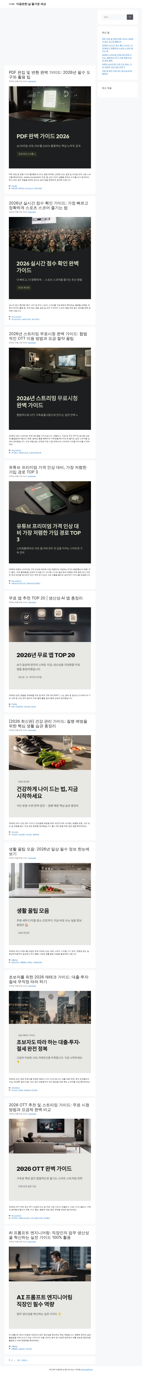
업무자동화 (38, 188)
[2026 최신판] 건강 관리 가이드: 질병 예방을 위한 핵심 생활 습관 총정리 (48, 723)
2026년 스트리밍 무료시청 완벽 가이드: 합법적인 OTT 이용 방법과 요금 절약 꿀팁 (48, 336)
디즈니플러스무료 (36, 1218)
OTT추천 (14, 1218)
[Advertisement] (49, 37)
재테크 (21, 1090)
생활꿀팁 (23, 962)
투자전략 (34, 1090)
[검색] (130, 17)
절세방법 (27, 1090)
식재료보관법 (37, 962)
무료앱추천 (19, 706)
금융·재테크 (15, 1088)
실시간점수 (36, 319)
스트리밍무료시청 (35, 452)
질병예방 (36, 834)
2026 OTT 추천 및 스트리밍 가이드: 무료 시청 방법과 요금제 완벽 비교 (49, 1107)
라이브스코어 (16, 319)
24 (18, 1360)
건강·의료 (14, 832)
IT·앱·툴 (14, 186)
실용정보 (22, 1349)
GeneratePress (87, 1369)
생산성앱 (27, 706)
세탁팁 (29, 962)
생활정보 (14, 960)
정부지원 (29, 1349)
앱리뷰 (33, 706)
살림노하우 (15, 962)
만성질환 (22, 834)
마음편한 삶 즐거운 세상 (31, 4)
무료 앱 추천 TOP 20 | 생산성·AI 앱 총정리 (46, 598)
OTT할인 (14, 452)
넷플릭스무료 (23, 452)
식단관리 (29, 834)
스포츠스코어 (26, 319)
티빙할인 (47, 1218)
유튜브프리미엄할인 (33, 583)
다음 (24, 1360)
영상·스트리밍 (16, 317)
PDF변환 (14, 188)
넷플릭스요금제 (24, 1218)
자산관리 (14, 1090)
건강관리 (14, 834)
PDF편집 (21, 188)
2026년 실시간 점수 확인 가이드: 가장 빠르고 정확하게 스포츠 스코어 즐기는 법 (48, 205)
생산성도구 (29, 188)
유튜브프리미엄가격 (18, 583)
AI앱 (13, 706)
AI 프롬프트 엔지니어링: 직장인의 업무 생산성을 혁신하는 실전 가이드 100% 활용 (49, 1235)
